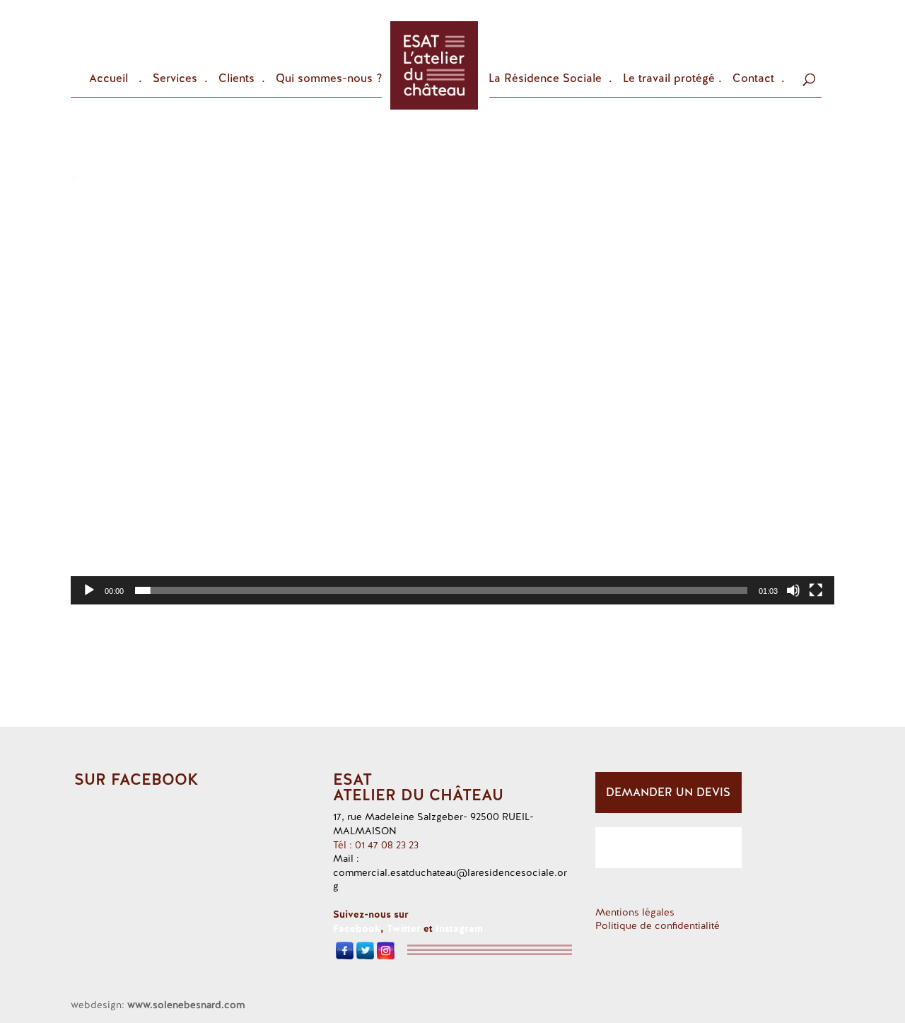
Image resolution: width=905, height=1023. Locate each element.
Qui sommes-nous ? (329, 80)
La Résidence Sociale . (550, 80)
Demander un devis (668, 792)
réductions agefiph (668, 847)
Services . (180, 80)
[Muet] (793, 590)
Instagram (459, 928)
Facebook (356, 928)
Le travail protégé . (672, 80)
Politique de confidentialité (657, 925)
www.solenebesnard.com (186, 1004)
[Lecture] (89, 590)
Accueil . (115, 80)
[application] (452, 389)
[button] (452, 389)
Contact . (758, 80)
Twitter (404, 928)
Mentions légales (635, 912)
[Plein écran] (816, 590)
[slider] (441, 590)
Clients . (241, 80)
